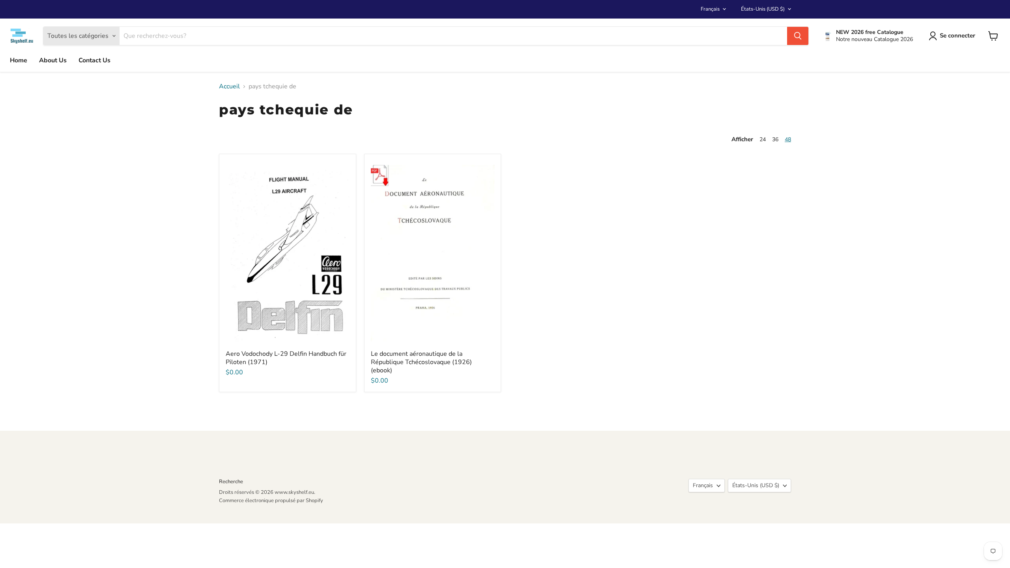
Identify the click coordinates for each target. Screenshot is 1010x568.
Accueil (229, 86)
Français (710, 9)
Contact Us (94, 60)
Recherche (231, 481)
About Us (53, 60)
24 (762, 139)
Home (18, 60)
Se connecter (957, 35)
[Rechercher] (797, 36)
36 (775, 139)
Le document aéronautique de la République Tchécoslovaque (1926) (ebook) (421, 362)
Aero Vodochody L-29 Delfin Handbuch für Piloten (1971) (286, 357)
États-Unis (763, 9)
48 (788, 139)
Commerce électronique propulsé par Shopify (271, 500)
